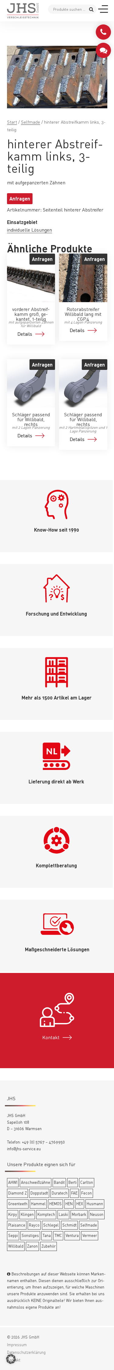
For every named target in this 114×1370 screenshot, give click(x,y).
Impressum (17, 1344)
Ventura (72, 1235)
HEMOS (55, 1203)
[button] (11, 1359)
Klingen (27, 1214)
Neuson (96, 1214)
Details (24, 334)
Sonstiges (30, 1235)
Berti (72, 1182)
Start (12, 122)
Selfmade (30, 122)
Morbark (79, 1214)
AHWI (12, 1182)
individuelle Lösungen (29, 230)
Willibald (15, 1246)
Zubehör (48, 1246)
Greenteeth (17, 1203)
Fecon (86, 1193)
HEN (69, 1203)
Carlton (86, 1182)
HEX (79, 1203)
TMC (58, 1235)
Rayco (34, 1225)
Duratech (59, 1193)
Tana (47, 1235)
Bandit (59, 1182)
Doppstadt (39, 1193)
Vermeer (89, 1235)
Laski (63, 1214)
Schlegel (51, 1225)
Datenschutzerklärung (26, 1352)
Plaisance (16, 1225)
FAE (74, 1193)
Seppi (13, 1235)
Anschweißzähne (35, 1182)
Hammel (38, 1203)
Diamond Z (17, 1193)
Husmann (95, 1203)
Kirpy (12, 1214)
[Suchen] (91, 9)
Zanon (32, 1246)
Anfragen (19, 198)
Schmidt (69, 1225)
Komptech (46, 1214)
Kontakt (51, 1037)
